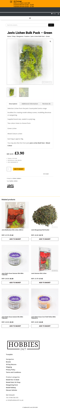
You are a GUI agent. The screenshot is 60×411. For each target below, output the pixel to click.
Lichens (14, 178)
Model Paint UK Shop (13, 382)
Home (9, 36)
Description (13, 104)
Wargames (20, 36)
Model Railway (11, 388)
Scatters (27, 36)
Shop (13, 36)
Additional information (30, 104)
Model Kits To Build (12, 380)
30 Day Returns (11, 364)
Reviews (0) (46, 104)
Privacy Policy (10, 370)
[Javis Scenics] (10, 186)
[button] (50, 41)
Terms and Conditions (13, 372)
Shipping (9, 367)
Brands (8, 362)
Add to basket (18, 169)
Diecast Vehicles (11, 390)
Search (51, 25)
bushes (11, 181)
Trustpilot (9, 354)
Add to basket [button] (15, 239)
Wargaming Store (12, 385)
